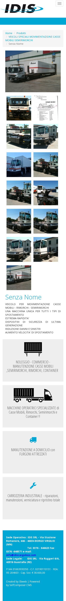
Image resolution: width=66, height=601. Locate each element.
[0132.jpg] (45, 164)
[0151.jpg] (19, 136)
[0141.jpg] (45, 136)
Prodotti (21, 33)
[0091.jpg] (19, 249)
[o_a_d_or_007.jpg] (33, 71)
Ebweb (23, 581)
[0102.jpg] (19, 221)
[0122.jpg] (19, 193)
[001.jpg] (19, 108)
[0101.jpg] (45, 221)
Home (8, 33)
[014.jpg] (19, 164)
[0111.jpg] (45, 193)
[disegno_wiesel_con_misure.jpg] (45, 108)
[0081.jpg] (45, 249)
